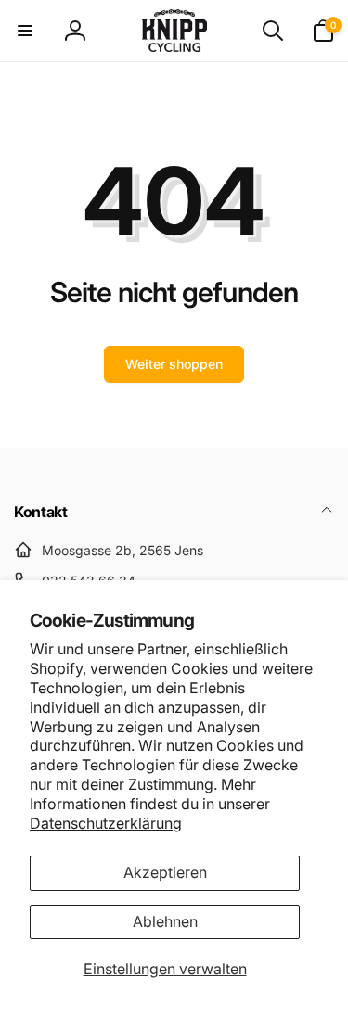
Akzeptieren (165, 872)
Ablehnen (165, 921)
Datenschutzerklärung (106, 823)
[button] (25, 30)
